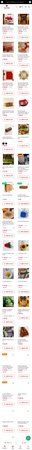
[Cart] (25, 6)
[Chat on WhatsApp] (28, 438)
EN (22, 7)
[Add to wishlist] (13, 16)
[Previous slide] (2, 2)
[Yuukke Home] (6, 7)
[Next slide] (30, 2)
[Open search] (16, 6)
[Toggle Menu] (29, 6)
